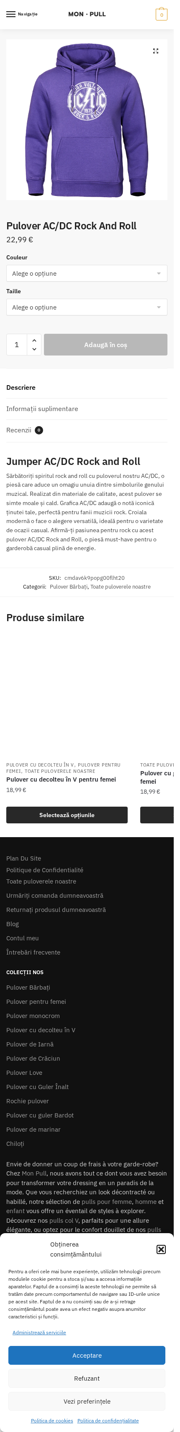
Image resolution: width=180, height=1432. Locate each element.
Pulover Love (24, 1073)
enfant (15, 1211)
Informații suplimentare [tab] (42, 408)
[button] (161, 1249)
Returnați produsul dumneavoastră (56, 910)
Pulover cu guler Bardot (40, 1115)
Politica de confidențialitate (108, 1420)
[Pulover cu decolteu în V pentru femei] (67, 696)
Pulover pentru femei (36, 1001)
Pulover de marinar (33, 1129)
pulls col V (63, 1220)
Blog (12, 924)
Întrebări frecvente (33, 952)
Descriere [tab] (21, 387)
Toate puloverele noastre (120, 586)
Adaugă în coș (105, 344)
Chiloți (15, 1144)
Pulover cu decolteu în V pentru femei (61, 779)
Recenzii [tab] (23, 430)
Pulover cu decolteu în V (40, 765)
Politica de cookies (52, 1420)
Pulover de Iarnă (30, 1044)
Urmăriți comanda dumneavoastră (54, 895)
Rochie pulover (27, 1101)
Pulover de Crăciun (33, 1058)
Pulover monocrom (33, 1016)
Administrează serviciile (39, 1332)
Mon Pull (34, 1173)
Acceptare (87, 1355)
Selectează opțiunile (67, 815)
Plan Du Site (23, 858)
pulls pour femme (107, 1202)
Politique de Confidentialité (44, 870)
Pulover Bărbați (68, 586)
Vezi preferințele (87, 1401)
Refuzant (87, 1378)
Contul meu (22, 938)
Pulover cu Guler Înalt (37, 1087)
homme (146, 1202)
